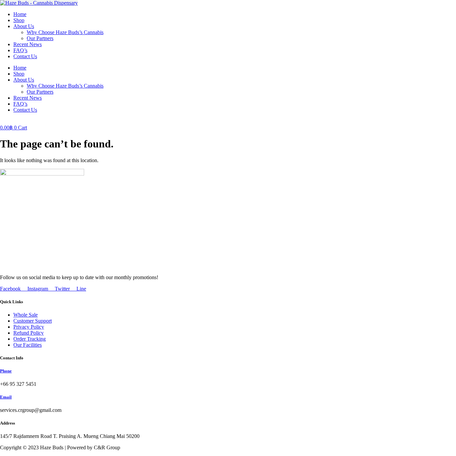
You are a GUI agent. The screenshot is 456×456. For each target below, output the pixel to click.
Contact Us (25, 56)
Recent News (27, 44)
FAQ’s (20, 50)
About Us (23, 26)
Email (6, 397)
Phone (6, 370)
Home (19, 14)
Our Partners (40, 38)
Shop (18, 20)
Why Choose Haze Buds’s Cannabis (65, 32)
